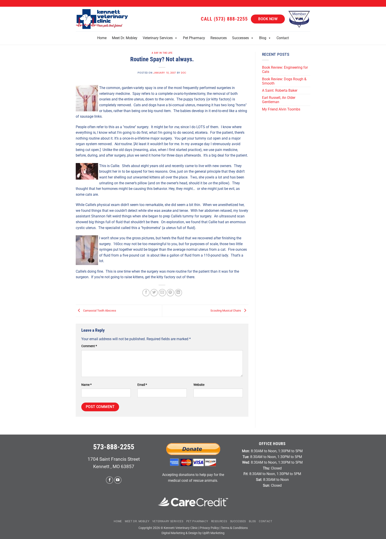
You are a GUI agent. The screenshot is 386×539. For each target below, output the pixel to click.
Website (198, 385)
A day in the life (162, 52)
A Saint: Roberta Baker (279, 90)
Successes (240, 38)
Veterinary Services (158, 38)
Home (102, 38)
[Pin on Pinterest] (170, 292)
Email (142, 385)
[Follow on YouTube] (118, 480)
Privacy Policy (209, 528)
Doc (183, 72)
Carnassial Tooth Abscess (99, 310)
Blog (262, 38)
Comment (89, 346)
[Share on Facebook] (146, 292)
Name (86, 385)
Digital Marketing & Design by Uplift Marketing (193, 533)
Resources (218, 38)
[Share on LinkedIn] (178, 292)
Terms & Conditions (234, 528)
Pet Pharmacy (194, 38)
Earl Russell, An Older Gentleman (278, 99)
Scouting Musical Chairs (226, 310)
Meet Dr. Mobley (124, 38)
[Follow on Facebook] (109, 480)
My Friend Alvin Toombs (281, 109)
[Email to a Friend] (162, 292)
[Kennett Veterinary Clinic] (102, 19)
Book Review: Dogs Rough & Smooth (284, 81)
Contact (283, 38)
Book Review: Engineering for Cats (285, 69)
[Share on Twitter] (154, 292)
